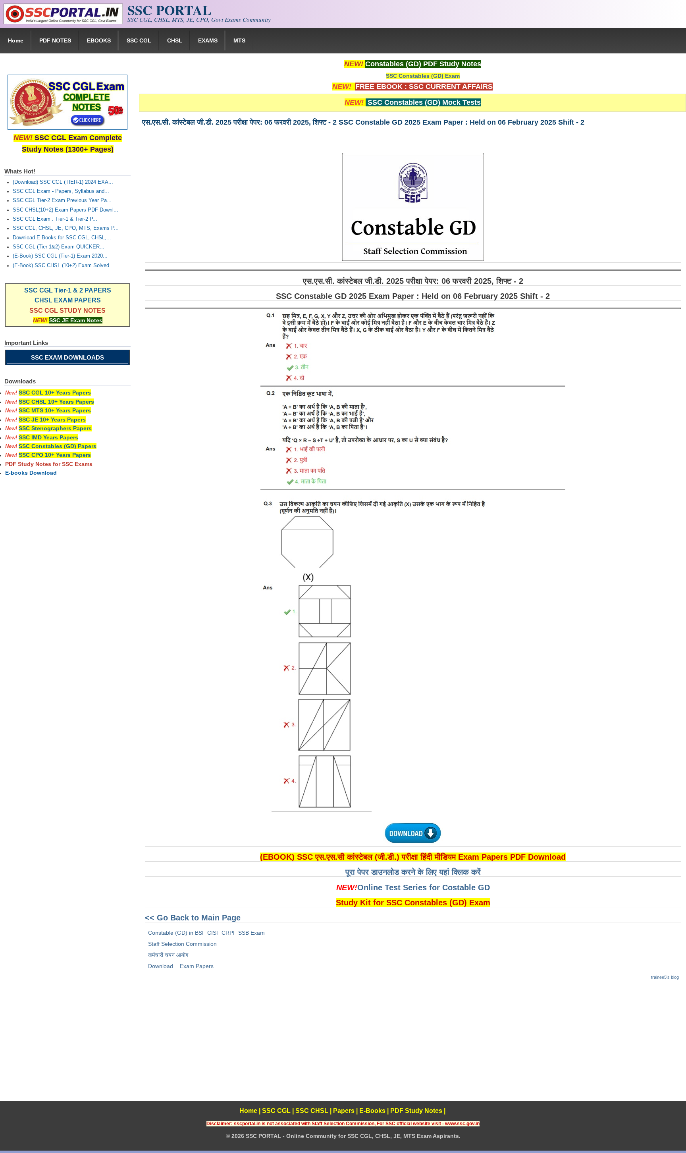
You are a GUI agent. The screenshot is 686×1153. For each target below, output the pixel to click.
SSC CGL (139, 40)
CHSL (174, 40)
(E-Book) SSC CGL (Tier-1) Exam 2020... (60, 256)
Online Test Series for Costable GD (423, 887)
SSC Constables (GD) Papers (57, 446)
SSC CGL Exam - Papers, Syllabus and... (61, 191)
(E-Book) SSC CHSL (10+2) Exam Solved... (63, 265)
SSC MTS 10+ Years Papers (55, 410)
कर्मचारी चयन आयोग (168, 955)
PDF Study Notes (416, 1110)
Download (160, 966)
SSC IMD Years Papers (48, 437)
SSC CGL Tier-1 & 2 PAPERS (67, 290)
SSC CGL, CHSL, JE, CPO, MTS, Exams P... (66, 228)
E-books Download (31, 473)
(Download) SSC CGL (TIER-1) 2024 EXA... (63, 182)
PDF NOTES (55, 40)
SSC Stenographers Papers (55, 428)
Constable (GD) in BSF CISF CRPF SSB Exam (206, 933)
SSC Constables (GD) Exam (423, 76)
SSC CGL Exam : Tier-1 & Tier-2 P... (55, 219)
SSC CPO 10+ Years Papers (55, 455)
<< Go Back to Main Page (193, 917)
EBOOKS (99, 40)
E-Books (372, 1110)
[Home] (63, 22)
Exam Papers (197, 966)
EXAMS (208, 40)
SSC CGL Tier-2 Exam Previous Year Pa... (62, 200)
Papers (344, 1110)
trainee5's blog (665, 977)
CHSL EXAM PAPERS (68, 300)
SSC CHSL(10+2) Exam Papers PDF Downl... (65, 210)
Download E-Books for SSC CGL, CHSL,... (62, 238)
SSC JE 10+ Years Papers (52, 419)
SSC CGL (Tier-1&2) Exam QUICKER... (58, 247)
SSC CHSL (311, 1110)
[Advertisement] (412, 1045)
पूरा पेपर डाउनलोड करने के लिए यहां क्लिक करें (413, 872)
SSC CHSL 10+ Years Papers (56, 401)
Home (15, 40)
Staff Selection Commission (182, 944)
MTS (239, 40)
